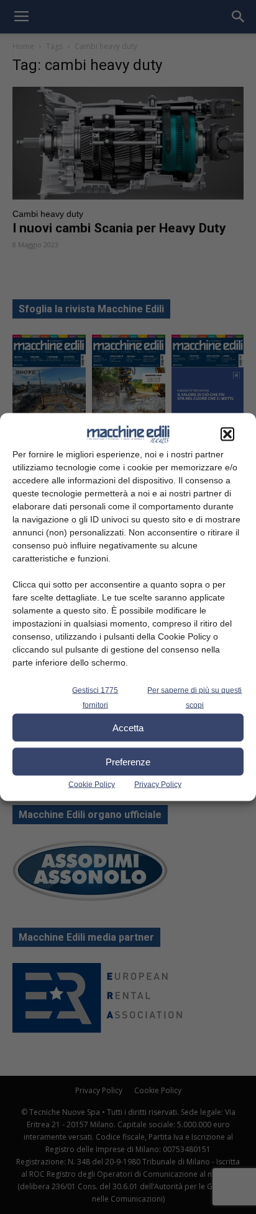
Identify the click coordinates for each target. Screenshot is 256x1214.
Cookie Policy (91, 784)
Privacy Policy (157, 784)
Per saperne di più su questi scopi (194, 698)
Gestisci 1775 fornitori (95, 698)
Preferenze (128, 761)
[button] (227, 434)
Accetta (128, 727)
